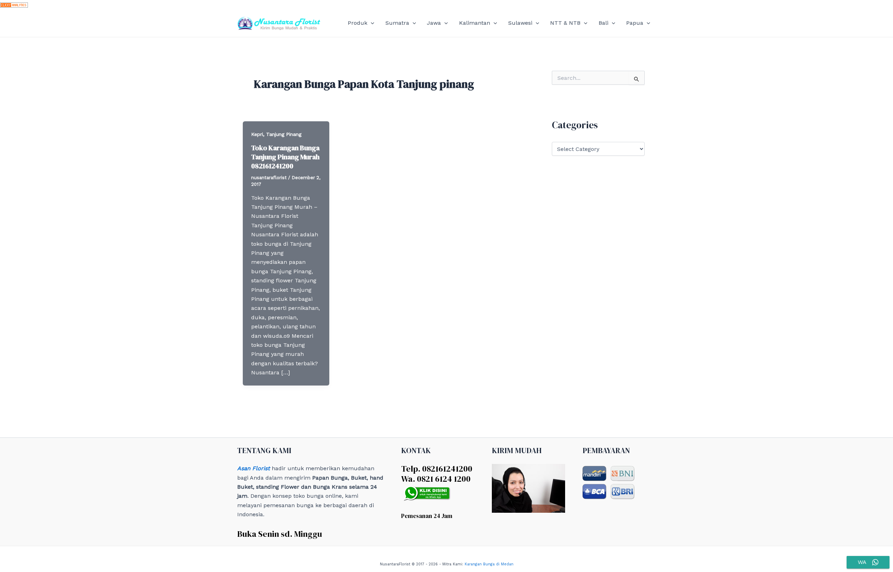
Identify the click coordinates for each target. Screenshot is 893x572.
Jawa (434, 23)
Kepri (257, 134)
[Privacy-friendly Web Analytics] (14, 4)
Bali (603, 23)
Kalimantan (474, 23)
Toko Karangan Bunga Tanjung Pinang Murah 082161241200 (285, 157)
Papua (634, 23)
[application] (370, 23)
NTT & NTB (565, 23)
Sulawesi (520, 23)
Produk (357, 23)
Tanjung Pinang (283, 134)
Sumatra (397, 23)
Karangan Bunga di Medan (489, 564)
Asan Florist (253, 468)
